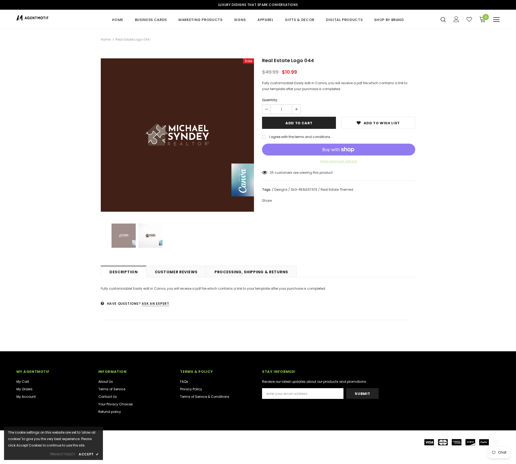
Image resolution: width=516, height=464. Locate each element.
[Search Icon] (443, 19)
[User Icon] (456, 19)
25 (272, 172)
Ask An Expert (155, 303)
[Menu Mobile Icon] (496, 19)
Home (105, 39)
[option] (177, 135)
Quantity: (270, 100)
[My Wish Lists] (469, 19)
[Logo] (48, 18)
